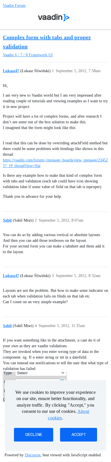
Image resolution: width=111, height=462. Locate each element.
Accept (78, 435)
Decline (33, 435)
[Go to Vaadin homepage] (53, 17)
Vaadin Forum (14, 5)
